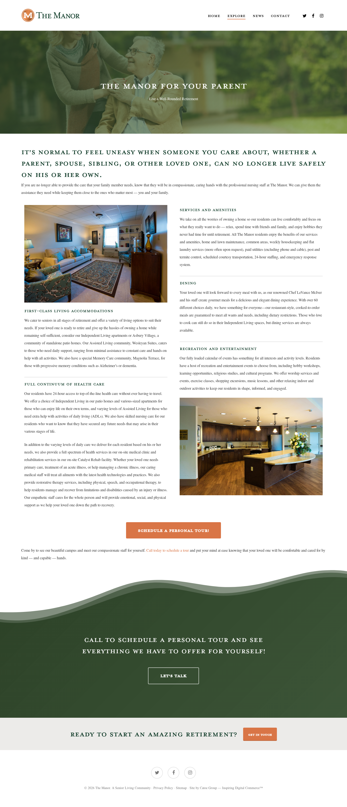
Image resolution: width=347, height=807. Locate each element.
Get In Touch (260, 734)
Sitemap (181, 788)
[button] (173, 675)
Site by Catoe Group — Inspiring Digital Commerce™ (226, 788)
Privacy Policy (163, 788)
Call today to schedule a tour (167, 550)
